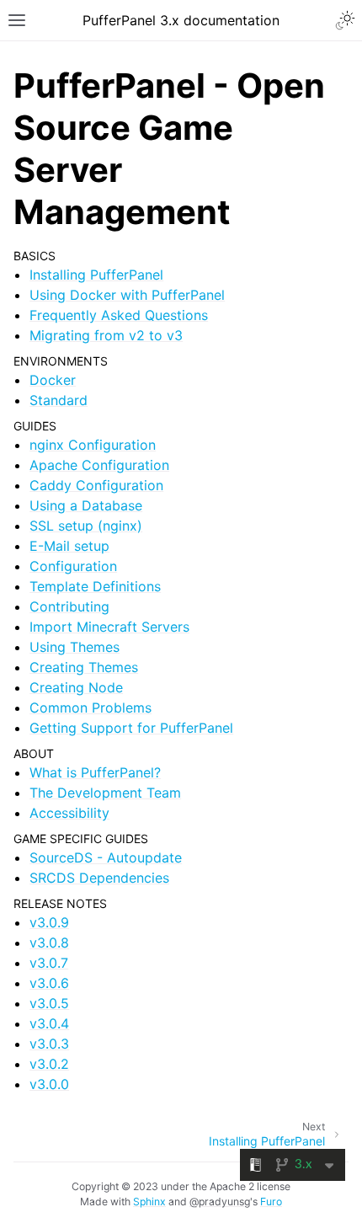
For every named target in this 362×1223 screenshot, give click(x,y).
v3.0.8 (49, 942)
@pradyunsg (219, 1201)
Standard (58, 400)
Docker (52, 379)
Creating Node (76, 687)
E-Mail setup (69, 545)
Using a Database (85, 505)
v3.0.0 (49, 1084)
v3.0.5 (49, 1003)
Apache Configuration (99, 465)
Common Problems (90, 707)
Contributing (69, 606)
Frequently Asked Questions (118, 315)
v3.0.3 (49, 1043)
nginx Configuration (92, 444)
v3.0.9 (49, 922)
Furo (271, 1201)
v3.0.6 (49, 983)
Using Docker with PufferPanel (127, 294)
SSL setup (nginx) (85, 525)
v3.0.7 (48, 962)
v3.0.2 (49, 1063)
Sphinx (149, 1201)
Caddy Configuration (96, 485)
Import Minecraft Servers (109, 626)
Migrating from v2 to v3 (106, 335)
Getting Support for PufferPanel (131, 727)
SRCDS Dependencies (99, 877)
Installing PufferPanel (96, 274)
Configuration (73, 566)
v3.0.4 (49, 1023)
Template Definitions (95, 586)
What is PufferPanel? (95, 772)
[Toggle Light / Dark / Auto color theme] (345, 20)
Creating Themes (83, 667)
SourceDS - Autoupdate (105, 857)
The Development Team (105, 792)
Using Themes (74, 646)
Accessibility (69, 812)
